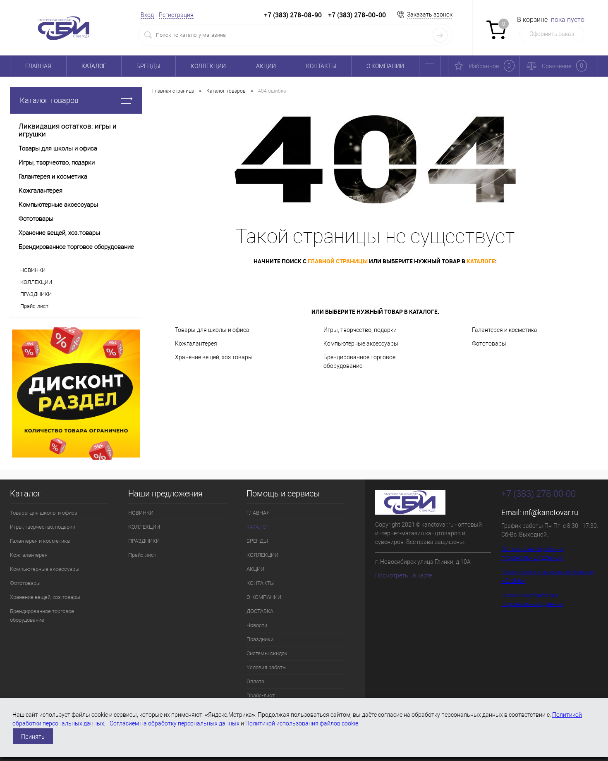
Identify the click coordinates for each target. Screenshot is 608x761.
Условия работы (267, 667)
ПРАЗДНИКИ (36, 294)
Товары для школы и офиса (212, 330)
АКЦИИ (266, 66)
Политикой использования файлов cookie (301, 723)
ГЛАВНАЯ (38, 66)
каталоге (481, 261)
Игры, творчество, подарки (360, 330)
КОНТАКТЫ (321, 66)
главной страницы (338, 261)
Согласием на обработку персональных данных (174, 723)
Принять (33, 736)
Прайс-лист (34, 306)
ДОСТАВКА (260, 611)
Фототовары (489, 343)
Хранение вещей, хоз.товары (214, 357)
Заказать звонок (429, 14)
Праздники (260, 639)
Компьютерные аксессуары (360, 343)
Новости (257, 625)
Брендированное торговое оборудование (359, 361)
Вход (147, 15)
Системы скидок (267, 653)
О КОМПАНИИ (385, 66)
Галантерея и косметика (504, 330)
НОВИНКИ (32, 270)
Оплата (255, 681)
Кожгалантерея (196, 343)
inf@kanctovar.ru (550, 512)
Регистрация (176, 15)
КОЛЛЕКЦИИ (208, 66)
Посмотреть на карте (403, 575)
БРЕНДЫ (148, 66)
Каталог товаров (49, 100)
